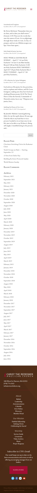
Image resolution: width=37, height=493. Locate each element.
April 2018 (7, 290)
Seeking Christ (18, 424)
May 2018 (7, 287)
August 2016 (8, 352)
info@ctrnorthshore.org (12, 386)
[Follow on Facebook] (16, 478)
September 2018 (9, 280)
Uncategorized (21, 26)
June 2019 (7, 251)
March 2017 (8, 329)
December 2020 (9, 192)
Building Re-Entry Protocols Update (16, 159)
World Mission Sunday (11, 162)
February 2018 (8, 297)
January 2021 (8, 189)
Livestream (18, 436)
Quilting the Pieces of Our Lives (13, 107)
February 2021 (8, 186)
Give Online (18, 409)
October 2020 (8, 199)
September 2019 (9, 241)
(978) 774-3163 (9, 383)
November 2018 (9, 274)
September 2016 (9, 349)
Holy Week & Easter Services (13, 51)
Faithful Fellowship (18, 421)
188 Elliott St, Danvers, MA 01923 (15, 381)
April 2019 (7, 258)
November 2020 (9, 196)
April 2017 (7, 326)
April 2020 (7, 219)
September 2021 (9, 179)
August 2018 (8, 284)
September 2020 (9, 202)
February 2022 (8, 176)
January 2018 (8, 300)
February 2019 (8, 264)
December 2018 (9, 271)
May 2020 (7, 215)
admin (7, 26)
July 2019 (7, 248)
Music (18, 441)
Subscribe (18, 470)
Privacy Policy (7, 488)
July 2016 (7, 355)
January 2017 (8, 336)
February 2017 (8, 333)
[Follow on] (20, 478)
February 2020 (8, 225)
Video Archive (18, 439)
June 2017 (7, 320)
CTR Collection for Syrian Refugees (15, 80)
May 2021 (7, 183)
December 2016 (9, 339)
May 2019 (7, 254)
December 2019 (9, 232)
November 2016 (9, 342)
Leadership (18, 401)
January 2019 (8, 267)
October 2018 (8, 277)
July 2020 (7, 209)
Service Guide (18, 434)
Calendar (18, 406)
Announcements (18, 404)
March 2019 (8, 261)
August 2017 (8, 313)
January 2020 (8, 228)
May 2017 (7, 323)
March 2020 (8, 222)
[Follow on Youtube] (24, 478)
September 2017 (9, 310)
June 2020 (7, 212)
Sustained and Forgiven (11, 24)
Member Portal (18, 413)
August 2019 (8, 245)
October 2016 (8, 346)
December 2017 (9, 303)
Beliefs (18, 399)
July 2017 (7, 316)
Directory (18, 411)
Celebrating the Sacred (18, 426)
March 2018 (8, 293)
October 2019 (8, 238)
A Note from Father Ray (12, 155)
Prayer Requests (18, 443)
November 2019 (9, 235)
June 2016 (7, 359)
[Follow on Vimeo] (12, 478)
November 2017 (9, 307)
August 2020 (8, 205)
